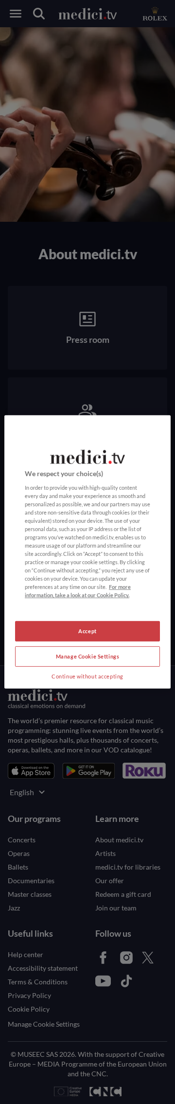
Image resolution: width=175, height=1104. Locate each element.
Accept (87, 631)
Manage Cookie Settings (88, 656)
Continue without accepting (87, 676)
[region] (87, 552)
